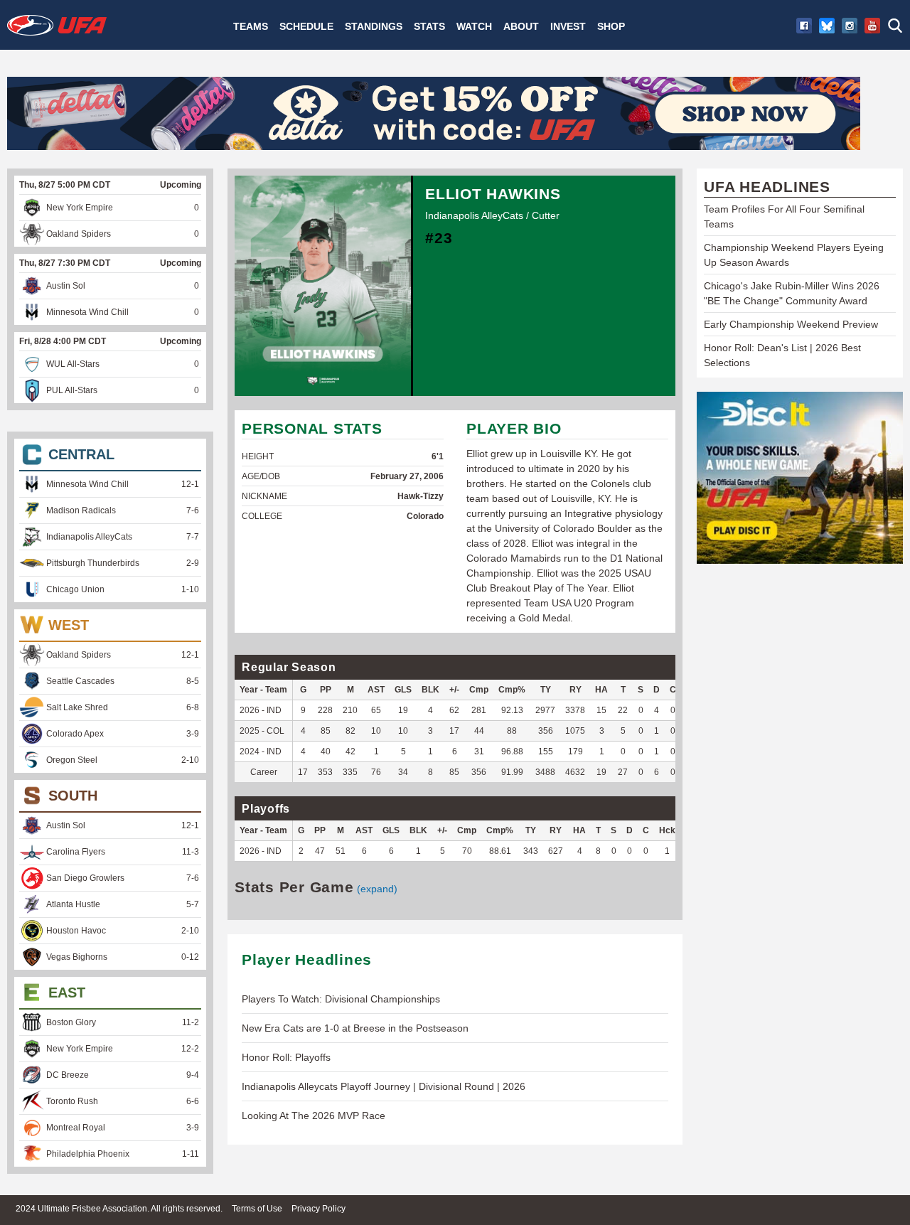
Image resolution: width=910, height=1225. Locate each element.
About (521, 26)
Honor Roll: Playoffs (286, 1057)
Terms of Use (257, 1209)
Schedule (306, 26)
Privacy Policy (318, 1209)
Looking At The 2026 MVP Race (313, 1115)
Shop (611, 26)
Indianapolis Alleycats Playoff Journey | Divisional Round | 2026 (383, 1086)
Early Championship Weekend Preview (791, 324)
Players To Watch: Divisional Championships (341, 999)
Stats (429, 26)
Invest (568, 26)
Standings (373, 26)
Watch (474, 26)
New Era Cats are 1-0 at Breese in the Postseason (355, 1028)
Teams (250, 26)
